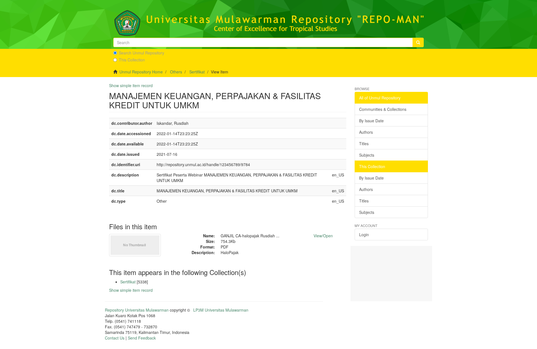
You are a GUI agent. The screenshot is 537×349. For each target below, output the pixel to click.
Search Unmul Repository (141, 53)
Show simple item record (131, 85)
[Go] (418, 42)
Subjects (366, 155)
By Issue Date (371, 120)
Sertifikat (197, 72)
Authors (366, 132)
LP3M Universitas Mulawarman (220, 310)
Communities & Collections (382, 109)
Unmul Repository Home (141, 72)
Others (176, 72)
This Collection (132, 60)
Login (364, 234)
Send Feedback (142, 338)
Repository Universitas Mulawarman (137, 310)
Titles (364, 143)
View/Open (323, 235)
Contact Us (114, 338)
